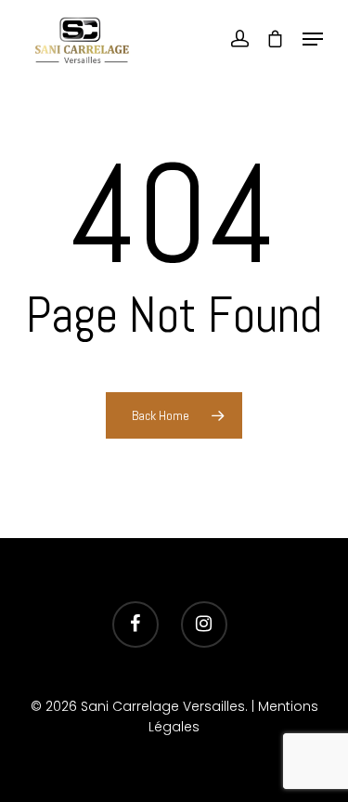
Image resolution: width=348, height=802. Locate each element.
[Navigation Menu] (313, 39)
